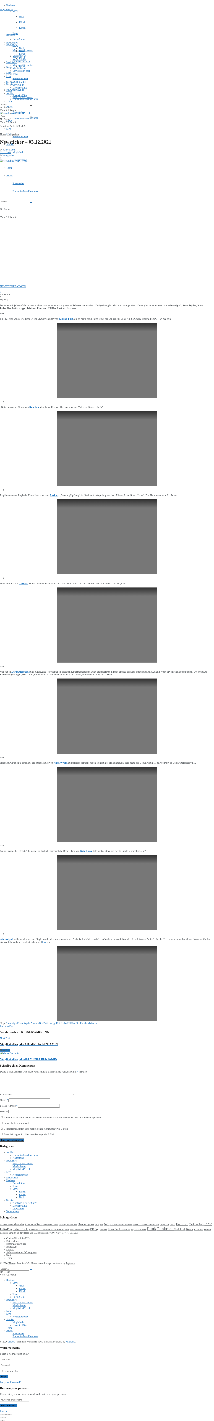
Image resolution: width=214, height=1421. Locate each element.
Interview (33, 1229)
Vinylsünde (18, 89)
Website (4, 1111)
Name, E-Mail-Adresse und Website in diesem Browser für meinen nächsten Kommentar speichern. (53, 1117)
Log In (3, 1411)
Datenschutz (12, 1241)
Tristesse (23, 583)
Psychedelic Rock (138, 1229)
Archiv (9, 175)
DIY (97, 1224)
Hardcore (182, 1224)
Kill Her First (73, 1023)
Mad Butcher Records (54, 1229)
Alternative (18, 1224)
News (9, 67)
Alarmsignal (6, 939)
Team (9, 101)
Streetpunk (43, 1232)
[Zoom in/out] (10, 1414)
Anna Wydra (61, 762)
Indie (208, 1224)
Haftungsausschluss (16, 1244)
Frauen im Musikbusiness (25, 191)
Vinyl (15, 11)
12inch (22, 27)
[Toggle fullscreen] (7, 1414)
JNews (11, 1263)
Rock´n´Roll (198, 1229)
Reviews (10, 5)
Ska (31, 1232)
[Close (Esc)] (1, 1414)
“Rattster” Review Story (25, 1203)
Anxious (35, 1023)
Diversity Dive (20, 87)
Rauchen (34, 407)
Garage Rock (164, 1224)
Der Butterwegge (20, 671)
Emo (101, 1224)
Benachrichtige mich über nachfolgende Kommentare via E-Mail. (36, 1128)
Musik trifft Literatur (23, 65)
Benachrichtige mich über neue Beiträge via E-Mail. (29, 1134)
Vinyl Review (62, 1233)
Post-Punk (114, 1229)
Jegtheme (70, 1263)
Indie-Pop (6, 1229)
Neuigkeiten (13, 134)
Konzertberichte (20, 136)
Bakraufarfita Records (50, 1224)
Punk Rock (179, 1229)
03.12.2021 (5, 152)
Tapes (15, 33)
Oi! (92, 1229)
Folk (106, 1224)
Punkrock (165, 1228)
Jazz (40, 1229)
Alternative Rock (33, 1224)
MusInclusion (19, 68)
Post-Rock (125, 1229)
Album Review (6, 1224)
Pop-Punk (103, 1229)
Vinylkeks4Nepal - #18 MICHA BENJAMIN (28, 1059)
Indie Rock (20, 1229)
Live (8, 128)
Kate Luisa (61, 1023)
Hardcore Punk (196, 1224)
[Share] (4, 1414)
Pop (96, 1229)
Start (8, 1255)
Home (3, 134)
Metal (67, 1229)
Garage (156, 1224)
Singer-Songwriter (19, 1232)
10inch (22, 22)
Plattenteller (18, 183)
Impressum (11, 1246)
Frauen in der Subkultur (143, 1224)
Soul (35, 1233)
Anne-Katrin (9, 149)
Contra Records (71, 1224)
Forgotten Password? (10, 1382)
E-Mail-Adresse (9, 1105)
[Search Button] (31, 202)
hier (44, 942)
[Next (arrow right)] (4, 1417)
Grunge (172, 1224)
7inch (21, 16)
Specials (10, 82)
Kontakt (10, 1249)
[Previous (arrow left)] (1, 1417)
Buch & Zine (19, 39)
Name (4, 1100)
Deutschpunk (86, 1224)
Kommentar (7, 1094)
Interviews (11, 44)
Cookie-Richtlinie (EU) (17, 1238)
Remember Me (11, 1371)
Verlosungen (12, 1211)
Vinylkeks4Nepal (21, 113)
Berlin (62, 1224)
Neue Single (84, 1230)
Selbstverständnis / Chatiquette (21, 1252)
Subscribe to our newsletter (17, 1123)
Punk (152, 1228)
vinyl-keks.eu (6, 9)
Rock (189, 1229)
